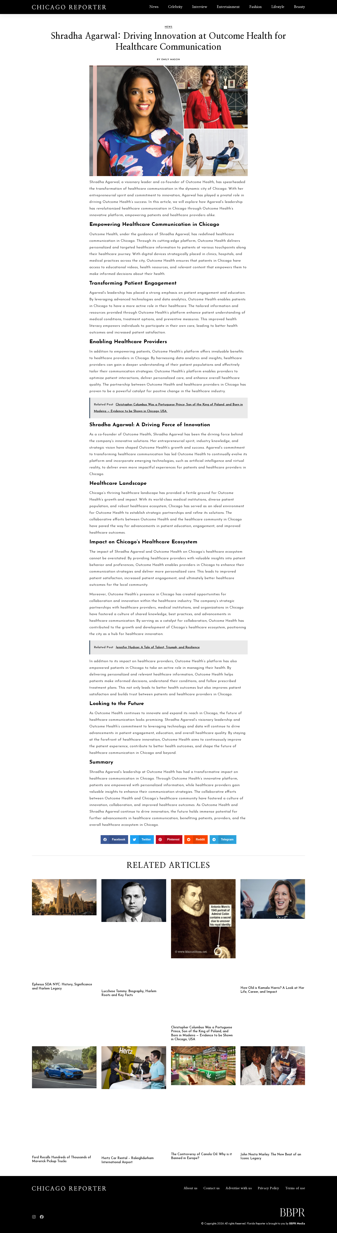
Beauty (299, 7)
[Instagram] (34, 1217)
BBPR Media (297, 1223)
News (153, 7)
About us (191, 1188)
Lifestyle (277, 7)
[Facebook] (42, 1217)
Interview (199, 7)
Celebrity (175, 7)
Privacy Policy (268, 1188)
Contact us (211, 1188)
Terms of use (295, 1188)
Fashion (255, 7)
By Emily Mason (168, 59)
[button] (114, 839)
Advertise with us (239, 1188)
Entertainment (228, 7)
